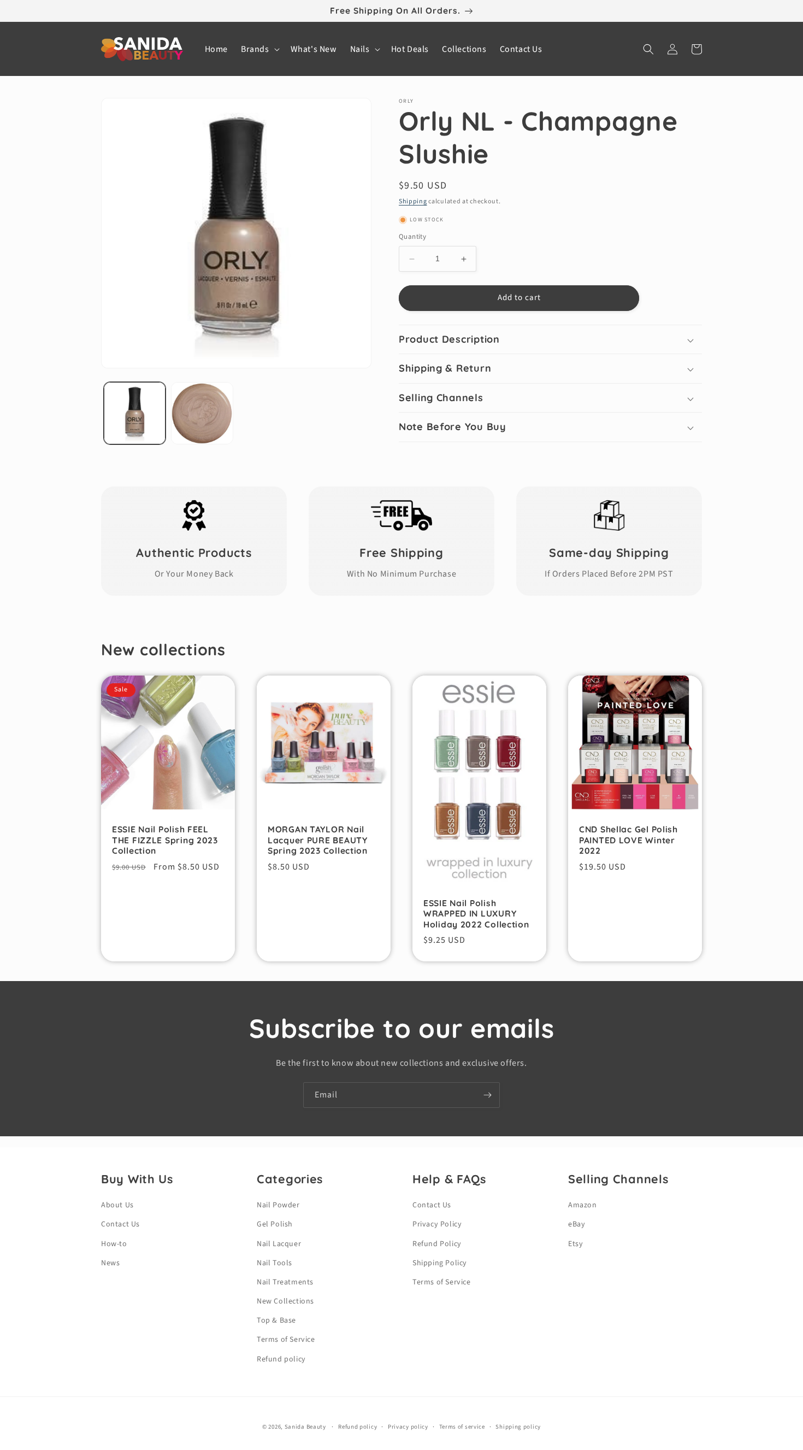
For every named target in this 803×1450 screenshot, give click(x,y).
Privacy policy (408, 1427)
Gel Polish (275, 1224)
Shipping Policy (439, 1263)
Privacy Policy (437, 1224)
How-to (114, 1243)
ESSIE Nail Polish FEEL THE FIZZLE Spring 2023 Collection (165, 840)
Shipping (413, 201)
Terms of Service (286, 1339)
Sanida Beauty (305, 1427)
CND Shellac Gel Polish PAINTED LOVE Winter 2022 (628, 840)
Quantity (412, 237)
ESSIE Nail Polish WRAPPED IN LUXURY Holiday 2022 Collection (476, 914)
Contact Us (120, 1224)
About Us (117, 1205)
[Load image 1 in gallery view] (135, 413)
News (110, 1263)
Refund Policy (437, 1243)
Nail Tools (274, 1263)
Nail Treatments (285, 1282)
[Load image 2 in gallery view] (202, 413)
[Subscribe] (487, 1095)
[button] (259, 49)
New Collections (285, 1301)
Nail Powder (278, 1205)
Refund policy (281, 1359)
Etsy (575, 1243)
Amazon (582, 1205)
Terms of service (462, 1427)
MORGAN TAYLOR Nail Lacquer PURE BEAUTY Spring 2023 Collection (318, 840)
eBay (576, 1224)
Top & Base (276, 1320)
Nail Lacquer (279, 1243)
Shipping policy (518, 1427)
